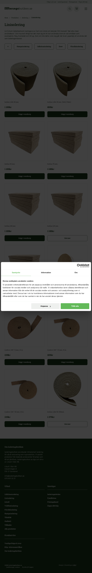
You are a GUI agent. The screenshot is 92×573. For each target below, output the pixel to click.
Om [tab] (76, 272)
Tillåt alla (75, 306)
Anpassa (44, 306)
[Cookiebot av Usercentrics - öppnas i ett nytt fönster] (78, 265)
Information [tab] (46, 272)
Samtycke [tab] (16, 272)
